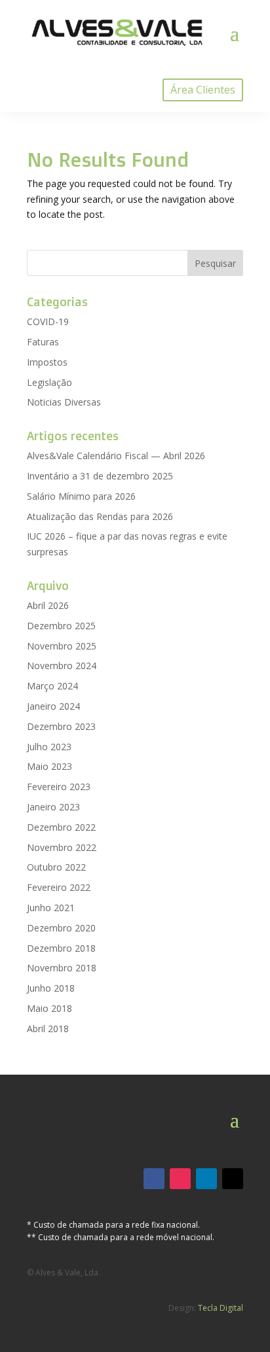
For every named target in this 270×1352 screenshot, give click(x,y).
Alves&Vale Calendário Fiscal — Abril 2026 (116, 455)
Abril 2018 (48, 1028)
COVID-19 (48, 321)
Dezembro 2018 (61, 948)
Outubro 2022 (56, 867)
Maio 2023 (49, 766)
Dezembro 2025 (61, 625)
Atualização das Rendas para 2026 (100, 516)
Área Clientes (202, 89)
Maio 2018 (49, 1008)
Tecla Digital (220, 1307)
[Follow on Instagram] (180, 1178)
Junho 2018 (51, 988)
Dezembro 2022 (61, 827)
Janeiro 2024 (53, 706)
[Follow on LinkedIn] (206, 1178)
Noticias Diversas (64, 402)
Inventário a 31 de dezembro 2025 (100, 476)
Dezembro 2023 (61, 726)
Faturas (43, 342)
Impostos (47, 362)
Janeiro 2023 (53, 807)
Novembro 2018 (61, 968)
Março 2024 (52, 686)
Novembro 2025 (61, 646)
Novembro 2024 (61, 665)
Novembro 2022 (61, 847)
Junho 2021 (51, 907)
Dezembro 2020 (61, 928)
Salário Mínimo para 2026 (81, 496)
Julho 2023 (49, 746)
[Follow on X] (232, 1178)
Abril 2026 (48, 605)
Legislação (49, 382)
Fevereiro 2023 (58, 786)
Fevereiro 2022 (58, 887)
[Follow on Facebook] (154, 1178)
